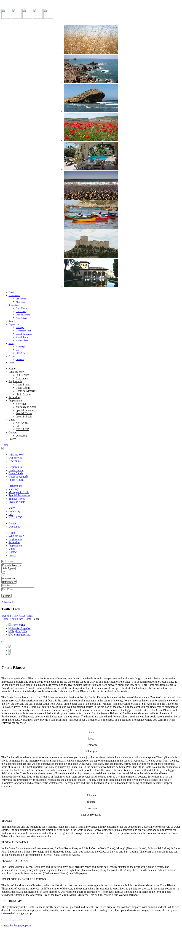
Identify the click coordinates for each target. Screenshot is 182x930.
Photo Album (21, 318)
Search (11, 362)
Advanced (7, 602)
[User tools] (2, 641)
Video (11, 343)
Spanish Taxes (22, 337)
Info (17, 350)
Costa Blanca (21, 308)
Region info (13, 305)
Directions (20, 359)
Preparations (14, 324)
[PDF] (10, 654)
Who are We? (14, 295)
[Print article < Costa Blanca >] (10, 646)
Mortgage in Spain (23, 330)
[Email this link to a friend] (10, 650)
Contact (12, 356)
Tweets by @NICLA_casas (17, 615)
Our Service (21, 299)
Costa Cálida (21, 311)
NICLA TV (20, 353)
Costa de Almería (23, 314)
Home (11, 292)
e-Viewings (20, 346)
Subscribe (13, 321)
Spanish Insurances (24, 334)
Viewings (20, 327)
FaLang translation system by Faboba (12, 920)
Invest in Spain (22, 340)
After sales (20, 302)
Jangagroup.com (23, 925)
